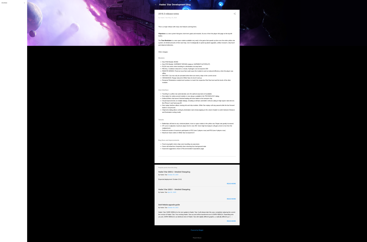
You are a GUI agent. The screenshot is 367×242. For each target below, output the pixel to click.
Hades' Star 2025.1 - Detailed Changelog (174, 189)
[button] (234, 14)
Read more (231, 183)
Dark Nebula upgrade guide (169, 205)
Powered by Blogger (197, 230)
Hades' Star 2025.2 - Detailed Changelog (174, 172)
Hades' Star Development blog (175, 4)
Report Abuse (197, 238)
